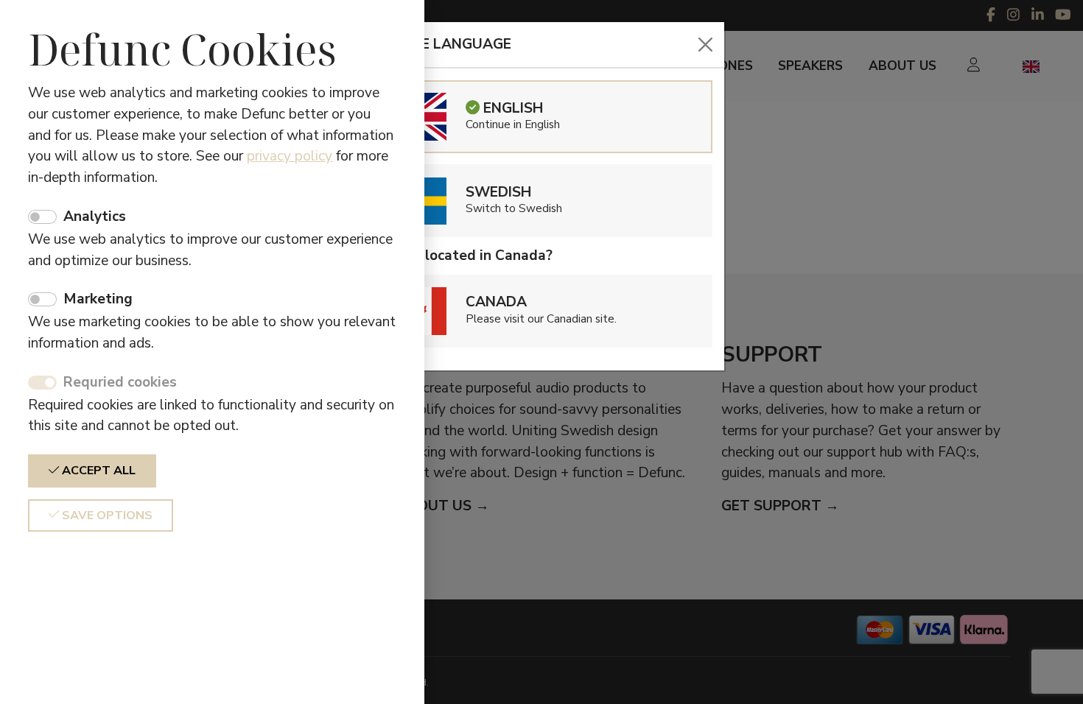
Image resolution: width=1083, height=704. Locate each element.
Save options (106, 515)
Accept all (97, 470)
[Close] (705, 44)
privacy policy (289, 156)
